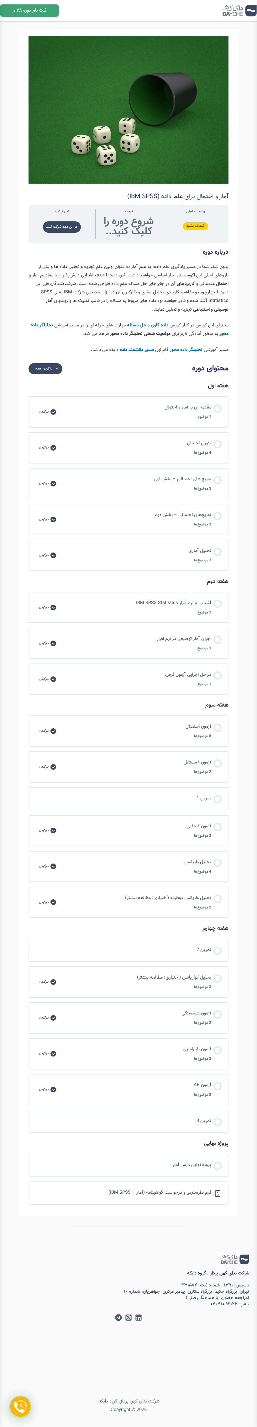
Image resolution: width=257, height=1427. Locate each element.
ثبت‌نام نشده (195, 226)
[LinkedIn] (138, 1317)
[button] (29, 10)
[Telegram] (118, 1317)
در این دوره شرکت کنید (61, 227)
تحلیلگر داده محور (186, 349)
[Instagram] (128, 1317)
